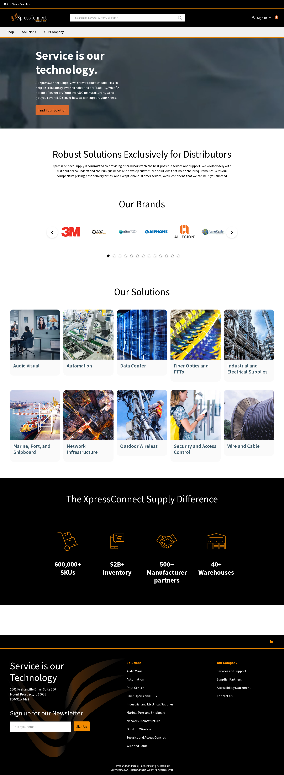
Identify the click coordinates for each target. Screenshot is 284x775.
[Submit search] (182, 17)
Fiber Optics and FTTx (191, 368)
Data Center (133, 365)
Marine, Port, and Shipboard (32, 449)
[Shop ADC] (99, 235)
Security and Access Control (195, 449)
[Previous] (52, 232)
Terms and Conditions (126, 765)
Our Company (54, 32)
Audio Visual (26, 365)
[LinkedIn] (271, 641)
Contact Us (225, 696)
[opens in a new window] (71, 237)
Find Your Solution (52, 110)
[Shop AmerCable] (213, 237)
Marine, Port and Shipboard (146, 712)
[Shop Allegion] (184, 237)
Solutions (29, 32)
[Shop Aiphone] (156, 237)
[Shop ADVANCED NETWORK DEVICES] (128, 235)
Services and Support (231, 671)
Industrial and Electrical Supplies (247, 368)
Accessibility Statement (234, 688)
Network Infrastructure (82, 449)
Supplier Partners (229, 679)
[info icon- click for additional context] (276, 17)
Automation (79, 365)
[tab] (107, 256)
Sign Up (81, 726)
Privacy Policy (147, 765)
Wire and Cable (243, 446)
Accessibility (163, 765)
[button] (18, 4)
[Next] (231, 232)
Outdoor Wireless (139, 446)
